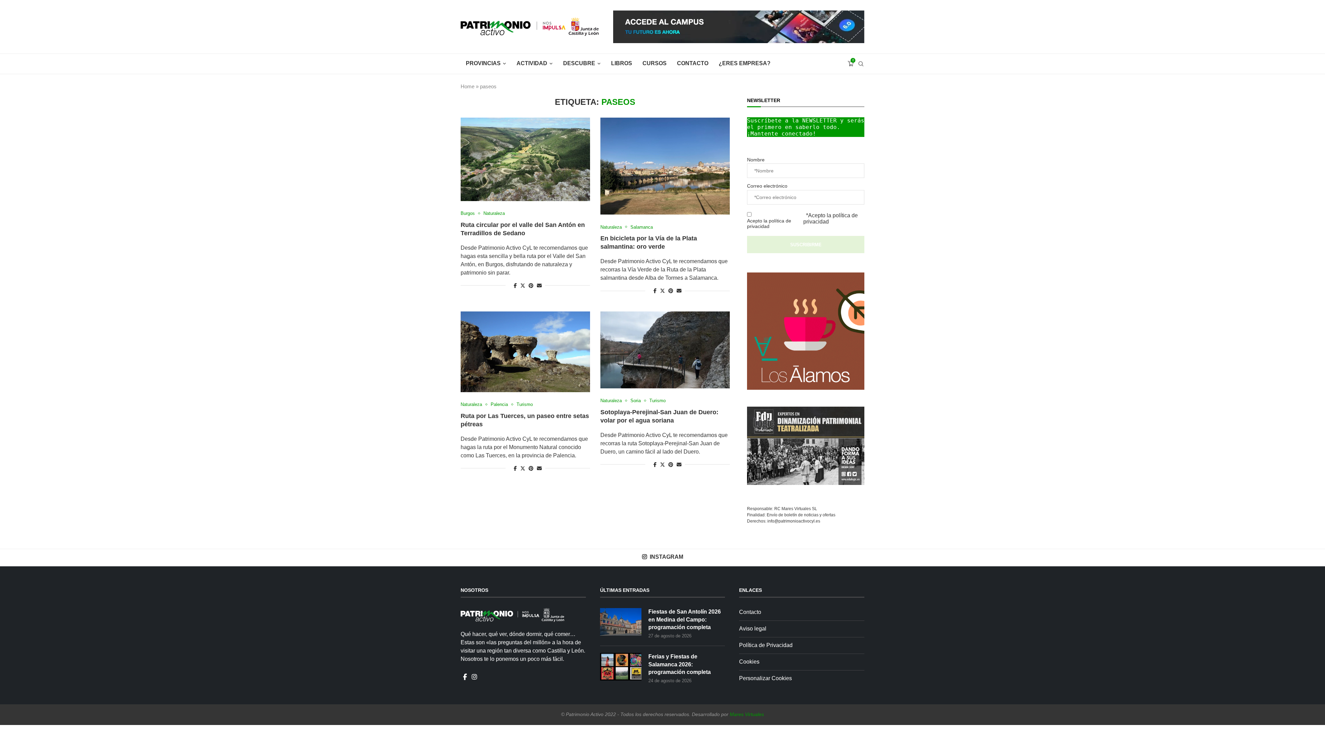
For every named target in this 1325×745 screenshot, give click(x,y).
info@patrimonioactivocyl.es (793, 521)
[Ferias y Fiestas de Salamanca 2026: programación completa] (620, 667)
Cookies (749, 662)
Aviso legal (752, 629)
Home (467, 86)
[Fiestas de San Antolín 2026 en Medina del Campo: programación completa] (620, 622)
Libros (621, 63)
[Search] (860, 64)
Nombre (756, 159)
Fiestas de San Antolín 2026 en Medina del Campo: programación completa (684, 619)
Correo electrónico (767, 186)
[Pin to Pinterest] (531, 285)
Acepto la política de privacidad (769, 223)
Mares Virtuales (747, 714)
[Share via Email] (539, 285)
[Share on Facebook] (515, 285)
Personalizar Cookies (765, 678)
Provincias (483, 63)
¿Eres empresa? (745, 63)
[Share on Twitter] (522, 285)
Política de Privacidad (766, 645)
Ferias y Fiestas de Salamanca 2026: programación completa (679, 664)
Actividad (532, 63)
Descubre (579, 63)
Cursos (654, 63)
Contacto (692, 63)
